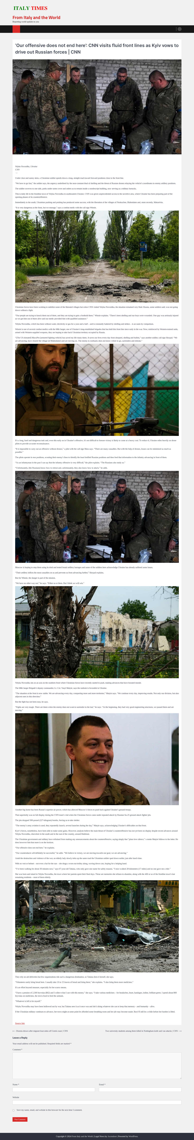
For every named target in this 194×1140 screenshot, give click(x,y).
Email (102, 1084)
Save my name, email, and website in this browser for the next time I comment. (49, 1110)
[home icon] (16, 29)
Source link (20, 1023)
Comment (17, 1049)
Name (16, 1084)
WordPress (133, 1136)
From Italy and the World (36, 17)
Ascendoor (112, 1136)
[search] (180, 29)
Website (16, 1097)
